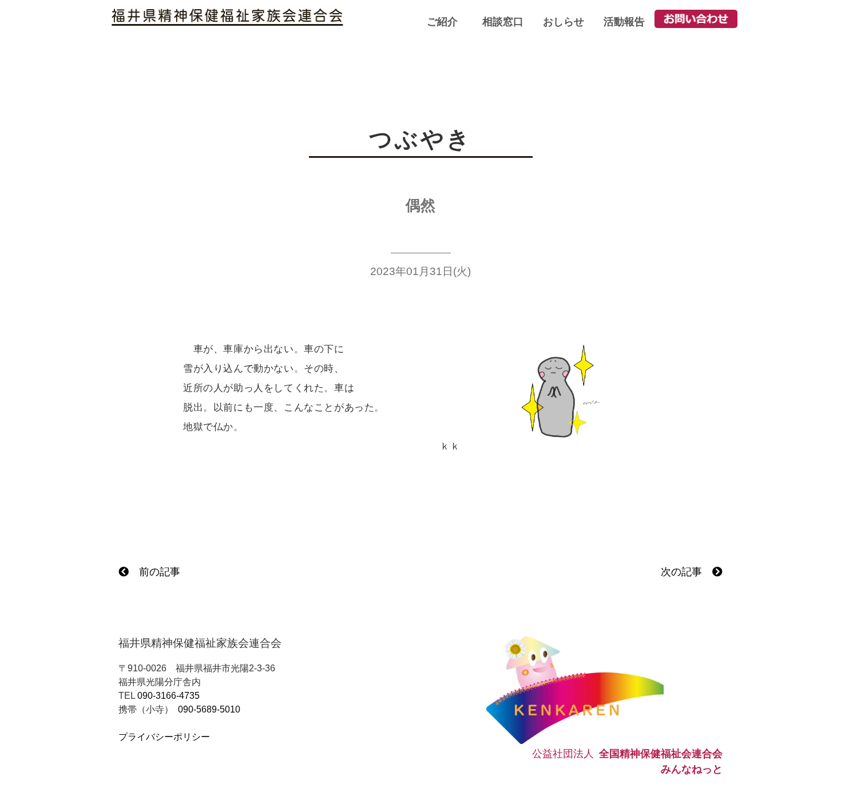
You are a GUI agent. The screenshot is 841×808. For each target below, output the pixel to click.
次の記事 (686, 572)
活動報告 (624, 21)
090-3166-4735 (168, 695)
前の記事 (154, 572)
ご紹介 (442, 21)
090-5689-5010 (209, 709)
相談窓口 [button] (502, 21)
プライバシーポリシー (164, 737)
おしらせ (563, 21)
